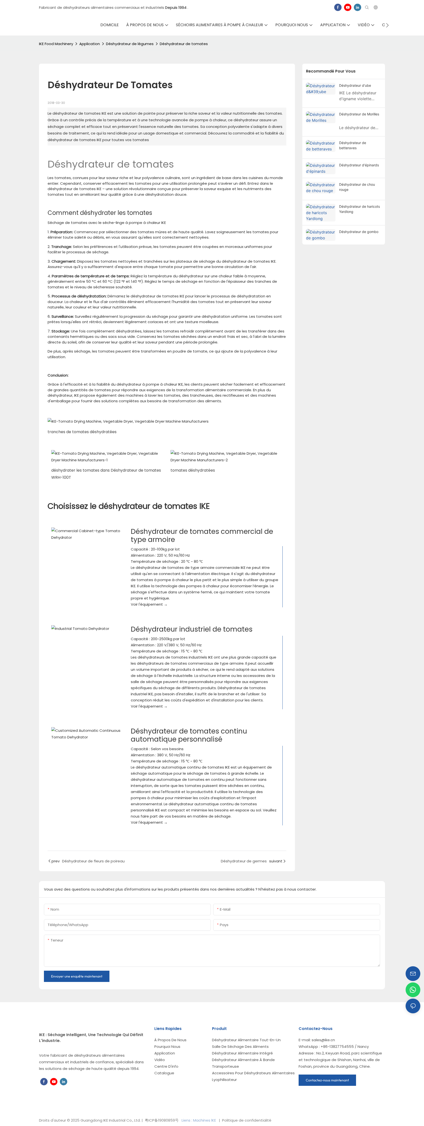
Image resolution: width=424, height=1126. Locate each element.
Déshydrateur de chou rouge (357, 187)
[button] (387, 25)
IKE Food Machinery (56, 43)
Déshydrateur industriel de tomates (191, 629)
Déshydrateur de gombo (358, 232)
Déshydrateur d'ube (355, 85)
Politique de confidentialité (246, 1120)
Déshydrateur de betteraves (352, 145)
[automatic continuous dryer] (87, 733)
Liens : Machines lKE (199, 1120)
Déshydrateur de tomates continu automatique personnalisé (189, 735)
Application (89, 43)
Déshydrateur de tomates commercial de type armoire (202, 535)
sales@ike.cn (323, 1039)
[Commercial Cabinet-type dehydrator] (87, 534)
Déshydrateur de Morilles (359, 114)
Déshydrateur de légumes (130, 43)
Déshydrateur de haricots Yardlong (359, 209)
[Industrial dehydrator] (87, 628)
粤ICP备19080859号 (162, 1120)
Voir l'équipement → (149, 604)
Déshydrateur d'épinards (359, 165)
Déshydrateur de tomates (184, 43)
